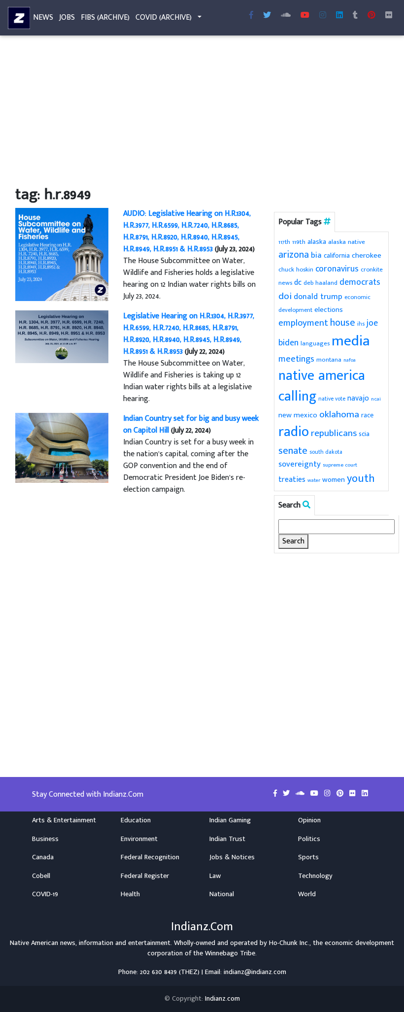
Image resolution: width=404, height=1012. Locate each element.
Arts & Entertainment (64, 820)
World (307, 894)
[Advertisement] (201, 112)
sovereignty (299, 464)
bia (316, 255)
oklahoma (339, 414)
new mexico (297, 415)
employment (303, 323)
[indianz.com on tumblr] (355, 16)
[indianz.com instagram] (322, 16)
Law (215, 876)
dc (298, 282)
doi (285, 296)
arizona (293, 255)
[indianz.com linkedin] (339, 16)
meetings (296, 359)
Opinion (309, 820)
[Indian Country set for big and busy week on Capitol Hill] (61, 447)
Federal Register (145, 876)
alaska (316, 242)
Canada (43, 857)
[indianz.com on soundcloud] (301, 794)
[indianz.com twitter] (267, 16)
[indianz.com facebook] (251, 16)
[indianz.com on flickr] (388, 16)
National (221, 894)
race (367, 415)
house (342, 323)
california (337, 255)
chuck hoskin (295, 270)
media (351, 341)
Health (130, 894)
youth (361, 479)
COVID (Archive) (163, 17)
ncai (376, 399)
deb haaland (320, 283)
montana (328, 359)
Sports (308, 857)
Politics (309, 839)
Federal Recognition (150, 857)
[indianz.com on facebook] (276, 794)
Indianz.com (222, 999)
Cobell (41, 876)
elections (328, 310)
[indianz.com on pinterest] (341, 794)
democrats (359, 282)
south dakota (325, 452)
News (43, 17)
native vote (331, 399)
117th (284, 242)
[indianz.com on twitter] (287, 794)
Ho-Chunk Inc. (289, 943)
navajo (358, 398)
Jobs (67, 17)
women (333, 479)
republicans (334, 433)
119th (298, 241)
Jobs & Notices (232, 857)
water (313, 480)
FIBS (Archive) (105, 17)
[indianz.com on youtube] (305, 16)
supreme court (340, 465)
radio (293, 431)
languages (315, 343)
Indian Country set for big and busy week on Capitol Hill (191, 424)
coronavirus (337, 269)
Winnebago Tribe (230, 953)
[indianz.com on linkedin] (365, 794)
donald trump (318, 297)
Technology (315, 876)
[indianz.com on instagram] (328, 794)
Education (136, 820)
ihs (361, 324)
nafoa (349, 360)
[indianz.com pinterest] (371, 16)
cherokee (366, 255)
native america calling (321, 386)
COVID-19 (45, 894)
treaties (291, 479)
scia (364, 433)
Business (45, 839)
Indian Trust (227, 839)
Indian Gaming (230, 820)
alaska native (346, 241)
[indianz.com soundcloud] (286, 16)
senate (292, 450)
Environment (139, 839)
